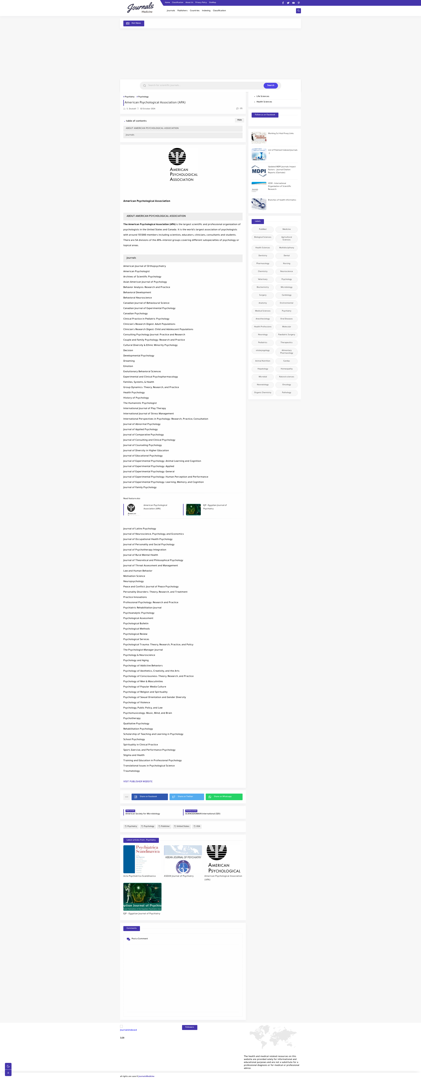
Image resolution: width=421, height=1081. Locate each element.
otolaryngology (263, 351)
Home (167, 3)
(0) (241, 109)
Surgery (262, 295)
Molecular (286, 327)
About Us (189, 3)
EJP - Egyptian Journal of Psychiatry (215, 507)
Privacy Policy (201, 3)
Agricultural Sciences (286, 238)
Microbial (263, 377)
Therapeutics (287, 343)
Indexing (206, 11)
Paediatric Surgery (286, 335)
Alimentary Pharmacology (286, 352)
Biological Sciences (262, 237)
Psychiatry (129, 97)
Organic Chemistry (262, 393)
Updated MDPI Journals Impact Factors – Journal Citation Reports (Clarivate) (282, 170)
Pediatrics (262, 343)
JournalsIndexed (128, 1030)
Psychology (143, 97)
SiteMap (212, 3)
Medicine (287, 229)
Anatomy (263, 303)
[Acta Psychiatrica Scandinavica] (142, 859)
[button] (150, 797)
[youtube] (293, 3)
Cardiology (286, 295)
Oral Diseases (286, 319)
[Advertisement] (210, 54)
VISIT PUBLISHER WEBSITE (137, 782)
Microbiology (286, 287)
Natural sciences (286, 377)
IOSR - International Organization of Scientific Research (279, 187)
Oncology (286, 385)
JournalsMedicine (146, 1077)
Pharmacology (262, 264)
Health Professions (263, 327)
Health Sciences (264, 102)
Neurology (263, 335)
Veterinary (262, 280)
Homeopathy (287, 369)
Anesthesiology (263, 319)
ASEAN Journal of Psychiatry (179, 876)
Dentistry (263, 256)
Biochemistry (263, 287)
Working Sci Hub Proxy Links (281, 134)
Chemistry (262, 272)
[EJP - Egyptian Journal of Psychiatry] (142, 897)
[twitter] (288, 3)
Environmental (286, 303)
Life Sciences (263, 96)
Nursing (286, 264)
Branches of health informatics (282, 200)
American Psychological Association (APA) (155, 507)
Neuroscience (286, 272)
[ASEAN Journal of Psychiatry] (183, 859)
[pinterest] (299, 3)
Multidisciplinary (286, 248)
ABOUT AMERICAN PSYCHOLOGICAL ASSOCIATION (152, 128)
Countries (194, 11)
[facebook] (283, 3)
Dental (287, 256)
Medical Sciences (263, 311)
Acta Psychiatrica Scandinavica (139, 876)
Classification (177, 3)
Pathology (286, 393)
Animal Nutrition (262, 361)
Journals (171, 11)
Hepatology (263, 369)
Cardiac (286, 361)
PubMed (262, 229)
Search (270, 85)
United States (183, 827)
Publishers (182, 11)
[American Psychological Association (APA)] (223, 859)
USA (198, 827)
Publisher (165, 827)
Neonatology (263, 385)
